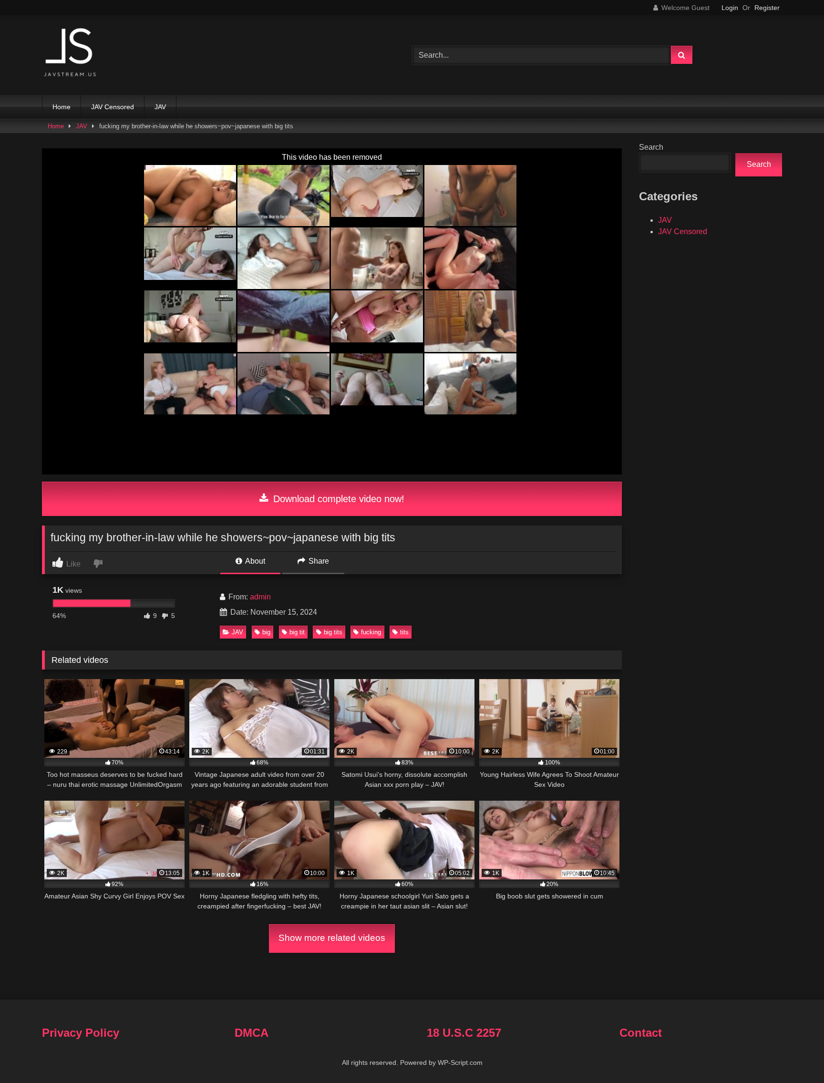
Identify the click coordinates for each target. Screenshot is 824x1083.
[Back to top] (794, 1054)
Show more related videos (331, 938)
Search (651, 147)
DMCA (251, 1032)
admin (260, 597)
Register (767, 7)
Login (729, 7)
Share (318, 561)
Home (61, 107)
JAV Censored (112, 107)
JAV (160, 107)
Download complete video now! (337, 499)
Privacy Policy (80, 1032)
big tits (333, 632)
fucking (371, 632)
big (266, 632)
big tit (297, 632)
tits (404, 632)
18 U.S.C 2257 (464, 1032)
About (254, 561)
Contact (640, 1032)
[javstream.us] (70, 53)
